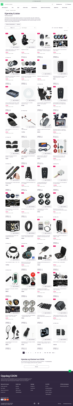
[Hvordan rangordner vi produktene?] (52, 28)
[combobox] (29, 4)
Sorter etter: (56, 27)
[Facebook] (38, 403)
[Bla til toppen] (70, 371)
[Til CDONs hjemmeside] (2, 4)
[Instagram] (34, 403)
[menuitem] (5, 7)
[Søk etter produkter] (52, 4)
